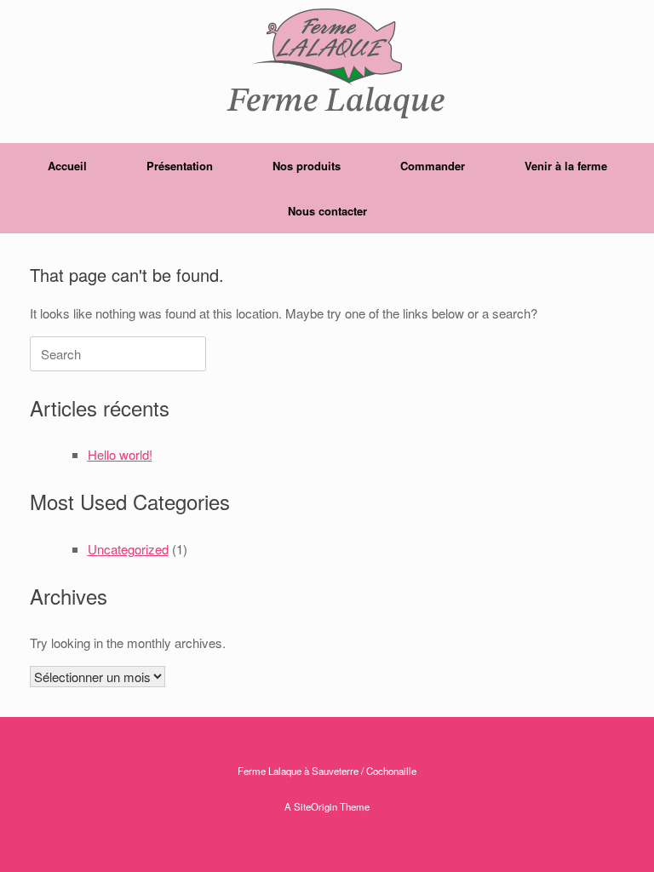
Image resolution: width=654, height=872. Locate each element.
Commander (432, 166)
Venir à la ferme (566, 166)
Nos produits (306, 166)
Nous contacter (327, 211)
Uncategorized (128, 549)
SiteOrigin (315, 806)
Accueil (67, 166)
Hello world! (120, 454)
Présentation (179, 166)
